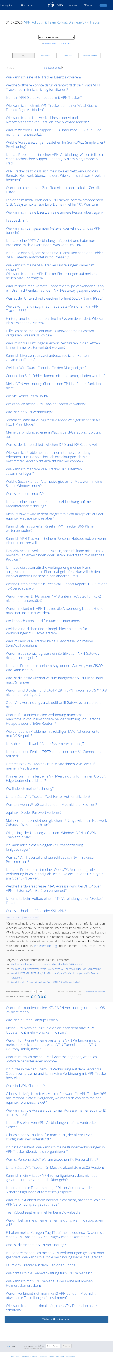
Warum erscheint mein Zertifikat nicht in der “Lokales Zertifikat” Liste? (55, 189)
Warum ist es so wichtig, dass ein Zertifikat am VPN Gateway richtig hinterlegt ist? (52, 655)
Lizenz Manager (65, 43)
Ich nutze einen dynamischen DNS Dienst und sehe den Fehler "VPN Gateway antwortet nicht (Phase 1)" (54, 255)
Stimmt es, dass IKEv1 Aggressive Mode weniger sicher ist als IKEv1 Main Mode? (53, 422)
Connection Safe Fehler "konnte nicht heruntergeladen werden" (55, 375)
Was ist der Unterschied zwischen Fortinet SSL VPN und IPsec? (54, 298)
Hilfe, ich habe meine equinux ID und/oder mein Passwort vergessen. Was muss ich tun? (50, 333)
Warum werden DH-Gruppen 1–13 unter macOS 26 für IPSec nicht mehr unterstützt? (53, 132)
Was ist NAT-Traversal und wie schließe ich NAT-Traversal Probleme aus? (50, 859)
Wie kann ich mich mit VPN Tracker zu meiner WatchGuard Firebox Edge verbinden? (51, 107)
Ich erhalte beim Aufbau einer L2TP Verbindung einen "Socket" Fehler (54, 900)
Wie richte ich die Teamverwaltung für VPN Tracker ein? (49, 1273)
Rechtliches (43, 1356)
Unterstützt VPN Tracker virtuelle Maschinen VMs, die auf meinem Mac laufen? (50, 766)
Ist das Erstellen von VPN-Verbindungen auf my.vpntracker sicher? (51, 1124)
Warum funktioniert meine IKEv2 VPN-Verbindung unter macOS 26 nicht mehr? (55, 1009)
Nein (40, 991)
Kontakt (51, 1356)
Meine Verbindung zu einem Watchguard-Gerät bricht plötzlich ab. (54, 434)
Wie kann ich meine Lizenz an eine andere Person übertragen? (54, 212)
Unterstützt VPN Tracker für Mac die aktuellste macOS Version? (55, 1167)
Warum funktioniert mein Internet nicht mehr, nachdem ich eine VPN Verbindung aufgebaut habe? (55, 1202)
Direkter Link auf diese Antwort (96, 991)
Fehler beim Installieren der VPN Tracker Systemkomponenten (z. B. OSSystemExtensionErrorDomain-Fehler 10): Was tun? (54, 202)
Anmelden (66, 1346)
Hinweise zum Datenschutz (32, 1348)
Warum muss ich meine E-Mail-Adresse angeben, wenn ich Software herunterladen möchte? (51, 1059)
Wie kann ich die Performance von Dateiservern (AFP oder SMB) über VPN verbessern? (56, 969)
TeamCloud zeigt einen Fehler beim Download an (44, 1212)
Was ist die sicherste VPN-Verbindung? (36, 1245)
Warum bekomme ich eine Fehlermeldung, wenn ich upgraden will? (54, 1222)
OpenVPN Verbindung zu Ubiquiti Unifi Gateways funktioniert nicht (53, 704)
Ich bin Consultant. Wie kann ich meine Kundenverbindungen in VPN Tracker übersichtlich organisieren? (55, 1149)
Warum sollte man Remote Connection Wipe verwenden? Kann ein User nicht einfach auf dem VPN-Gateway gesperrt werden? (55, 288)
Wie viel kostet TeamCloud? (27, 396)
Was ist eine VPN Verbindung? (29, 412)
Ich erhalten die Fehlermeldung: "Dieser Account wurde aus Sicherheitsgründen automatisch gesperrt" (52, 1189)
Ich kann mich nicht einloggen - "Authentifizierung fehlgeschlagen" (44, 847)
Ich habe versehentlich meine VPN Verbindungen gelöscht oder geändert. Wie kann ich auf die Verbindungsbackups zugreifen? (55, 1255)
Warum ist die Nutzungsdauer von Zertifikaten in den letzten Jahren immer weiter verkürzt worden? (53, 345)
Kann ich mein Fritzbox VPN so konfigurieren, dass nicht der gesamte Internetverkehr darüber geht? (52, 1177)
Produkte (28, 5)
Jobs (17, 1356)
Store (89, 5)
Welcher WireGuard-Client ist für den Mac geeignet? (46, 367)
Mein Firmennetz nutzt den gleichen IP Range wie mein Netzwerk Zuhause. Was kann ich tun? (56, 822)
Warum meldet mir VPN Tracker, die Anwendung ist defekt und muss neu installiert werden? (54, 610)
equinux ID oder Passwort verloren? (34, 812)
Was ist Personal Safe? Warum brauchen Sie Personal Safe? (52, 1159)
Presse (34, 1356)
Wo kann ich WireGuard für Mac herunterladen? (43, 621)
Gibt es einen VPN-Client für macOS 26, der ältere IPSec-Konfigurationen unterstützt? (49, 1137)
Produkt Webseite (49, 43)
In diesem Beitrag (45, 946)
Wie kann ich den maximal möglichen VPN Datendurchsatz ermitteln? (51, 1307)
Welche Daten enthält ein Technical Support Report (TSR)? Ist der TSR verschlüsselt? (56, 586)
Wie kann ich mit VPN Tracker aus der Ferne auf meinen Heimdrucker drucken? (49, 1283)
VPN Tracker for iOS (31, 918)
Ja (34, 991)
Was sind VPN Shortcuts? (25, 1085)
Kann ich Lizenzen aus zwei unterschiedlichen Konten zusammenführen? (47, 357)
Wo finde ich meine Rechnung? (30, 788)
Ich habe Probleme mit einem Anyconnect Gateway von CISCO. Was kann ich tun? (55, 667)
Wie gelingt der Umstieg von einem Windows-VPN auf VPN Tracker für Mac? (51, 834)
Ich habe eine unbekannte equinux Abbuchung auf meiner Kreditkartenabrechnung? (51, 503)
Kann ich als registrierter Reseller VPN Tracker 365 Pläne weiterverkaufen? (50, 528)
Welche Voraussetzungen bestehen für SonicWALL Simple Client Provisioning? (55, 144)
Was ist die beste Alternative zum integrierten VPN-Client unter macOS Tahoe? (54, 680)
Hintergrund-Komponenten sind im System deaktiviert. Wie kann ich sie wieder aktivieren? (56, 320)
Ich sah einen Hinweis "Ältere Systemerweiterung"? (45, 743)
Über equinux (7, 5)
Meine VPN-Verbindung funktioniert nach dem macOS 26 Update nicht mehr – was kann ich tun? (50, 1030)
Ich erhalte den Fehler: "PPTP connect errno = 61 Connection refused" (53, 753)
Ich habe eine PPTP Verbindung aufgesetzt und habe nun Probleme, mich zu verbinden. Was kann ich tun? (50, 242)
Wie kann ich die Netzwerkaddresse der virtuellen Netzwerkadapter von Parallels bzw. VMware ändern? (47, 119)
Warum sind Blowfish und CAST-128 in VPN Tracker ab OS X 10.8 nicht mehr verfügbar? (56, 692)
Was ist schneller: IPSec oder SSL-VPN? (36, 910)
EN (8, 1346)
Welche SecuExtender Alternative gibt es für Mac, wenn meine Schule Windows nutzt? (54, 483)
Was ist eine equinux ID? (25, 493)
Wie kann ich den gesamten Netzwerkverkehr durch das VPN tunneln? (53, 230)
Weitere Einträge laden (56, 1319)
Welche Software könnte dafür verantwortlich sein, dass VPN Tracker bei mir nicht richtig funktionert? (53, 87)
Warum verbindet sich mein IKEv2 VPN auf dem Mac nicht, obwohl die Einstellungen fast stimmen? (51, 1295)
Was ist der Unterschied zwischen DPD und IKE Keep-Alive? (51, 444)
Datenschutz (70, 1356)
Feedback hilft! (17, 220)
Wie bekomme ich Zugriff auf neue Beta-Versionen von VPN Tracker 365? (52, 308)
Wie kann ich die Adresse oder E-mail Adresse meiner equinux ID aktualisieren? (56, 1112)
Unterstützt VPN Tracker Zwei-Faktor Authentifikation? (48, 796)
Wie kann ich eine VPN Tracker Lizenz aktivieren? (43, 77)
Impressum (60, 1356)
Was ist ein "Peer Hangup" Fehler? (32, 1020)
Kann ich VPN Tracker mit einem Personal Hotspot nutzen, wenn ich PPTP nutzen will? (56, 540)
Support (73, 5)
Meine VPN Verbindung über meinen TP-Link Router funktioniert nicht (56, 385)
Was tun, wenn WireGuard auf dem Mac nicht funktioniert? (51, 804)
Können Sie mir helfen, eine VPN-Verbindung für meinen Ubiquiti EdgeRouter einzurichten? (56, 778)
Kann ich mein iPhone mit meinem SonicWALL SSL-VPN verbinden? (45, 982)
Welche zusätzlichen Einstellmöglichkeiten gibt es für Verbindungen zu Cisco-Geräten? (46, 631)
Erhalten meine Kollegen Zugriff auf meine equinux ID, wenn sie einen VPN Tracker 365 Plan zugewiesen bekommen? (55, 1234)
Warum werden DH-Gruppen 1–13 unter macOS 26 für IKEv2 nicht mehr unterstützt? (53, 598)
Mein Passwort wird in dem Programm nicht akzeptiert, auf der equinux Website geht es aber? (54, 516)
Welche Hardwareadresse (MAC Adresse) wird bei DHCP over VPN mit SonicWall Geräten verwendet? (53, 888)
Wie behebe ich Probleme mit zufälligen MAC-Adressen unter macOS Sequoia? (53, 733)
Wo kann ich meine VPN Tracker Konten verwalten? (45, 404)
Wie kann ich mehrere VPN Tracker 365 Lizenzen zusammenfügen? (44, 471)
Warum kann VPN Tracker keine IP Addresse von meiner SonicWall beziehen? (49, 643)
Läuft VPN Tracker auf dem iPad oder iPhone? (41, 1265)
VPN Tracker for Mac (14, 918)
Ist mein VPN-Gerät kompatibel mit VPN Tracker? (44, 97)
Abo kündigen (25, 1356)
